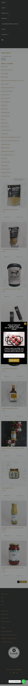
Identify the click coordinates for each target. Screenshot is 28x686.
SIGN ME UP (14, 360)
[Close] (25, 324)
